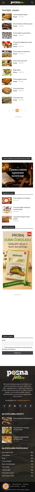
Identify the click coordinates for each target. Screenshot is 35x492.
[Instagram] (10, 406)
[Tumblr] (25, 406)
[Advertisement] (17, 135)
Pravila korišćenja (14, 486)
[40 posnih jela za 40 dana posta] (7, 26)
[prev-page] (9, 110)
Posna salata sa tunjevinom (21, 51)
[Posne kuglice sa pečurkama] (7, 35)
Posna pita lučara (18, 88)
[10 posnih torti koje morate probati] (7, 219)
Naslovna (4, 7)
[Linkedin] (15, 406)
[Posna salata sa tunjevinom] (7, 54)
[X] (31, 406)
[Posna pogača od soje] (7, 81)
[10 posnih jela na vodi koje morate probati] (7, 430)
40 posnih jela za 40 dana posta (22, 24)
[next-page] (25, 110)
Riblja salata (17, 70)
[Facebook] (4, 406)
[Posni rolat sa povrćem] (7, 63)
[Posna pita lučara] (7, 90)
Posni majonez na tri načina (21, 198)
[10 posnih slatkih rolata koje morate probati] (7, 209)
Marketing (25, 484)
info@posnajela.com (23, 400)
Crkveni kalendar (16, 484)
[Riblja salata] (7, 72)
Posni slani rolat (18, 97)
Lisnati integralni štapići (20, 14)
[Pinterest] (20, 406)
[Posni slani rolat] (7, 100)
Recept (15, 16)
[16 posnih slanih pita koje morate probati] (7, 439)
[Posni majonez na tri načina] (7, 200)
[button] (3, 2)
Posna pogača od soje (20, 79)
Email (3, 340)
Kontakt (23, 486)
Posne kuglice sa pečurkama (22, 33)
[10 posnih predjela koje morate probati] (7, 44)
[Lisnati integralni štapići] (7, 17)
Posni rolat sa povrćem (20, 61)
